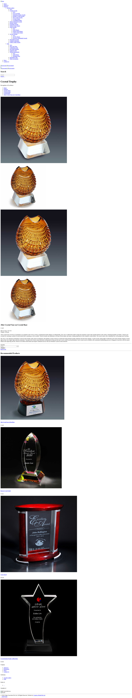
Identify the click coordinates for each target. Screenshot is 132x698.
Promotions (6, 669)
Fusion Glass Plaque (18, 31)
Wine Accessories (14, 59)
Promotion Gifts (13, 57)
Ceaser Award (4, 574)
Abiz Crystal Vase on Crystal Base (12, 94)
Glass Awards (13, 27)
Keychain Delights (14, 49)
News (5, 60)
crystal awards (7, 92)
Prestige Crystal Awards (18, 16)
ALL (11, 9)
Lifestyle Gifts (13, 50)
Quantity (3, 344)
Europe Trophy (13, 23)
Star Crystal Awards (17, 17)
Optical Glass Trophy (15, 26)
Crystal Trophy (16, 19)
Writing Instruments (14, 52)
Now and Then (13, 46)
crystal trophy (7, 93)
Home (5, 4)
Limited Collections (14, 41)
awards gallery (7, 90)
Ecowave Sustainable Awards (20, 38)
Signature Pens (16, 56)
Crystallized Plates (17, 20)
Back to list (3, 349)
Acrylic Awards (13, 34)
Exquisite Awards (14, 24)
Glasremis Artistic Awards (19, 15)
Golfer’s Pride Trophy (15, 42)
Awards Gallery (10, 8)
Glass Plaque (16, 30)
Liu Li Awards (16, 13)
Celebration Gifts (14, 48)
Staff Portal (4, 696)
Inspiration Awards (14, 39)
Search (2, 76)
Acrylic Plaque (16, 37)
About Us (6, 5)
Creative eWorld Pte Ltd (39, 695)
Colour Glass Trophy (18, 32)
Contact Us (6, 61)
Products (6, 6)
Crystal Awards (13, 10)
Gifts (8, 43)
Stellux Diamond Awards (16, 21)
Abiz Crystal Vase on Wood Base (8, 422)
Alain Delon (16, 54)
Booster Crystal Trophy (6, 490)
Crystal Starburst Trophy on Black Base (9, 658)
